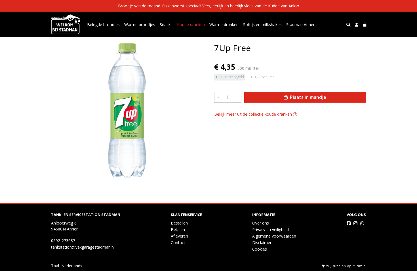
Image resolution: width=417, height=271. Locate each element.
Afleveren (179, 236)
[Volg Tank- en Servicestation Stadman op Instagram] (355, 223)
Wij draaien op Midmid (345, 266)
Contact (178, 242)
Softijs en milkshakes (262, 24)
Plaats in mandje (307, 97)
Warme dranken (224, 24)
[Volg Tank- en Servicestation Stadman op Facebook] (349, 223)
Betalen (178, 229)
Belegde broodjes (103, 24)
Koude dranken (191, 24)
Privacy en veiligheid (270, 229)
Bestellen (179, 223)
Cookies (259, 249)
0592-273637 (63, 240)
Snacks (166, 24)
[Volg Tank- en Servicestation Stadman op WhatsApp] (362, 223)
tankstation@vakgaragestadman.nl (83, 247)
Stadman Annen (300, 24)
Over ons (260, 223)
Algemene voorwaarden (274, 236)
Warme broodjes (139, 24)
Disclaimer (261, 242)
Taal (55, 265)
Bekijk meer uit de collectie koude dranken (253, 114)
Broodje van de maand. (139, 6)
